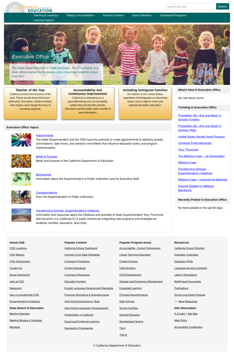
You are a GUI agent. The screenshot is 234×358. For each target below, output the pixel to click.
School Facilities (128, 308)
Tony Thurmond (188, 149)
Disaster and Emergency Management (141, 281)
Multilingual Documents (187, 281)
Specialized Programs (172, 15)
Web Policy (180, 320)
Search (222, 6)
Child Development (130, 275)
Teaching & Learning (45, 15)
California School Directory (189, 248)
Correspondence (46, 192)
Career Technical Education (135, 254)
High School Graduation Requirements (86, 308)
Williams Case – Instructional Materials (202, 179)
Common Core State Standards (82, 254)
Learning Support (43, 20)
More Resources (188, 301)
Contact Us (16, 268)
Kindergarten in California (78, 315)
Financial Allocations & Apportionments (86, 295)
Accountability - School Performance (139, 248)
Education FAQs (183, 261)
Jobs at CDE (17, 281)
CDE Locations (18, 248)
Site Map (193, 313)
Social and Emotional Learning (81, 321)
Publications (181, 288)
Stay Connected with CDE (24, 295)
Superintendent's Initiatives (25, 301)
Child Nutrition (127, 268)
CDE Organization (20, 261)
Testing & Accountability (79, 15)
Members (15, 327)
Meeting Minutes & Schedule (26, 320)
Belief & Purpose (46, 156)
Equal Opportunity (20, 275)
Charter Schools (128, 261)
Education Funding (75, 281)
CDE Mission (17, 254)
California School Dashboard (80, 248)
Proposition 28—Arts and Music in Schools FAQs (199, 128)
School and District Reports (189, 295)
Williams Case (187, 162)
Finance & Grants (113, 15)
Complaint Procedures (77, 261)
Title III (123, 335)
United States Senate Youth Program (201, 136)
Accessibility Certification (188, 327)
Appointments (44, 135)
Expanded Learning (130, 288)
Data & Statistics (141, 15)
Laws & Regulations (185, 275)
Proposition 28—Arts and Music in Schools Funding (199, 117)
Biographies (43, 174)
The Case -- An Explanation (201, 156)
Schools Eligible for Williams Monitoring (196, 188)
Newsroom (16, 288)
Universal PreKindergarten (195, 143)
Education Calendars (186, 254)
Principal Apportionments (133, 295)
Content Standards (75, 268)
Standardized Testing (131, 321)
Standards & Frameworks (78, 328)
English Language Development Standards (88, 288)
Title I (122, 328)
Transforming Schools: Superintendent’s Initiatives (67, 210)
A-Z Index (179, 313)
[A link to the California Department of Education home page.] (28, 7)
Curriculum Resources (77, 275)
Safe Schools (127, 301)
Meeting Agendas (19, 313)
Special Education (129, 315)
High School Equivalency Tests (82, 301)
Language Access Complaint (190, 268)
